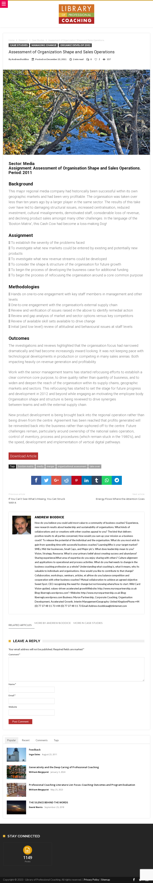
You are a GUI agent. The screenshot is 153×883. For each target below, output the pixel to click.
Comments (42, 740)
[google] (56, 480)
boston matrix (26, 466)
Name (12, 684)
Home (12, 40)
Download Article (23, 456)
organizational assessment (72, 466)
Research (23, 40)
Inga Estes (34, 754)
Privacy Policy (91, 879)
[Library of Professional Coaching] (76, 4)
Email (12, 695)
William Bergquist (39, 772)
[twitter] (46, 480)
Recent (25, 740)
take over (95, 466)
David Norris (36, 807)
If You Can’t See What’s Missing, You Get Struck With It (37, 498)
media (40, 466)
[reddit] (66, 480)
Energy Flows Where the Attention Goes (120, 496)
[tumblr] (97, 480)
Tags (56, 740)
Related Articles (20, 624)
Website (13, 706)
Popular (11, 740)
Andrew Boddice (20, 59)
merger (50, 466)
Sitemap (105, 879)
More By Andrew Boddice (53, 622)
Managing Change (44, 45)
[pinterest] (76, 480)
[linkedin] (87, 480)
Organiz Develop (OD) (75, 45)
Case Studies (38, 40)
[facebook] (36, 480)
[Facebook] (134, 880)
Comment (14, 654)
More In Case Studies (88, 622)
